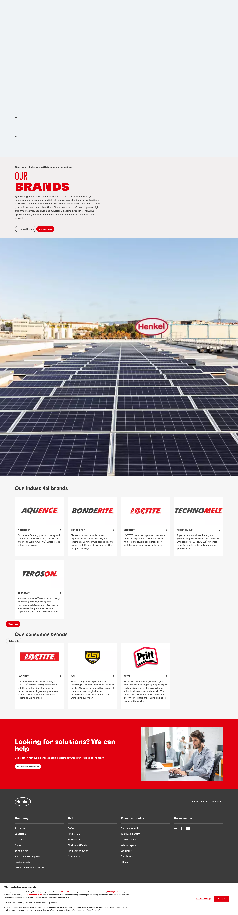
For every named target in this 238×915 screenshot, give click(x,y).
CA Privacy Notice (34, 895)
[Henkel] (23, 801)
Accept (221, 899)
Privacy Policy (113, 892)
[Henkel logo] (12, 6)
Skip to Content (8, 1)
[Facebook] (181, 828)
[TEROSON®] (39, 589)
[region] (119, 899)
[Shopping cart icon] (13, 125)
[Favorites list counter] (16, 118)
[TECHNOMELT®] (198, 526)
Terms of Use (63, 892)
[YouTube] (188, 828)
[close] (8, 16)
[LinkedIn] (175, 828)
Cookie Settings (203, 899)
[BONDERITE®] (92, 526)
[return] (7, 26)
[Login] (13, 131)
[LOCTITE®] (145, 526)
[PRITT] (145, 676)
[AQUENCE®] (39, 526)
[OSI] (92, 676)
